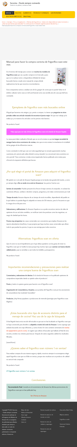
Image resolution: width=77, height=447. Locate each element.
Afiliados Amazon (26, 417)
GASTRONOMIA (56, 13)
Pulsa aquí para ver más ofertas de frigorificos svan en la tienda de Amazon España (38, 132)
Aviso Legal (24, 415)
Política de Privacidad (26, 412)
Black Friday (27, 16)
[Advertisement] (38, 43)
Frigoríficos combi (64, 419)
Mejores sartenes (64, 414)
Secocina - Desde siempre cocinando (25, 3)
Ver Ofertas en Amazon (39, 396)
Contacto (23, 419)
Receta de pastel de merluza (48, 410)
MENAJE (8, 13)
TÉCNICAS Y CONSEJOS (41, 13)
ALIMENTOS (27, 13)
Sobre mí (23, 422)
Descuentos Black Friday (66, 410)
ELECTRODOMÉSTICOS (13, 16)
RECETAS (18, 13)
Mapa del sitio (25, 410)
